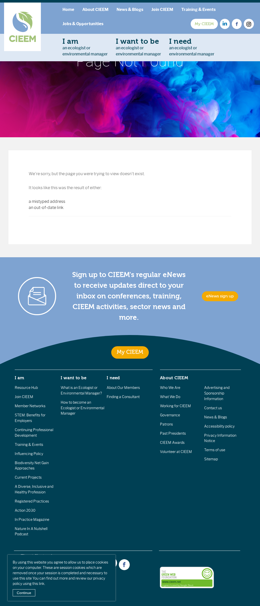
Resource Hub (26, 387)
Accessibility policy (219, 426)
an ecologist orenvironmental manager (85, 47)
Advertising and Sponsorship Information (217, 393)
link (41, 583)
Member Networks (30, 406)
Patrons (166, 424)
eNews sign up (220, 296)
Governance (170, 415)
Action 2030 (25, 510)
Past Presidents (173, 433)
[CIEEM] (22, 27)
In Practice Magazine (32, 519)
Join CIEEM (162, 9)
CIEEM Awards (172, 442)
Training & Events (198, 9)
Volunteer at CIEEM (176, 451)
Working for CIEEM (175, 406)
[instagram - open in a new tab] (249, 24)
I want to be (74, 377)
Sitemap (211, 459)
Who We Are (170, 387)
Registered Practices (32, 501)
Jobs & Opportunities (82, 23)
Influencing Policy (29, 453)
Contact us (213, 408)
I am (19, 377)
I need (113, 377)
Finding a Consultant (123, 397)
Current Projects (28, 477)
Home (68, 9)
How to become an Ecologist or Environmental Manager (82, 408)
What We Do (170, 397)
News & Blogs (130, 9)
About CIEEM (95, 9)
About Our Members (123, 387)
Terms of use (214, 450)
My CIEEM (204, 24)
